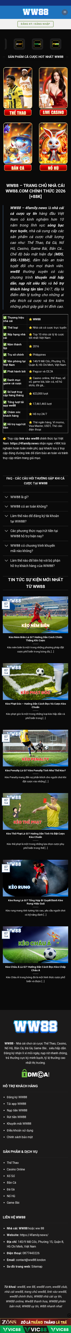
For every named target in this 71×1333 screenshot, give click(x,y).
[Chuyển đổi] (6, 497)
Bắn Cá (11, 1182)
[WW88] (36, 12)
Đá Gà (11, 1189)
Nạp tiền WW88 (17, 1110)
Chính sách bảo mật (20, 1137)
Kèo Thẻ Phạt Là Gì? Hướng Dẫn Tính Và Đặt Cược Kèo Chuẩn (35, 835)
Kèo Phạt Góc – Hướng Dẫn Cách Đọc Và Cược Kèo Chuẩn (35, 705)
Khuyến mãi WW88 (19, 1123)
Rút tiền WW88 (16, 1117)
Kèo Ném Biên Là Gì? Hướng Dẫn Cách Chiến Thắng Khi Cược (35, 639)
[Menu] (65, 12)
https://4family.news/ (34, 1235)
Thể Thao (13, 1163)
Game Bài (13, 1202)
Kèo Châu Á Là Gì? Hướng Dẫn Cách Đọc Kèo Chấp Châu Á (35, 968)
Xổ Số (11, 1176)
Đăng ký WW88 (17, 1097)
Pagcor (37, 371)
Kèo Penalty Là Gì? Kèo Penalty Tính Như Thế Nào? (35, 770)
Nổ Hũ (11, 1196)
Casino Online (16, 1169)
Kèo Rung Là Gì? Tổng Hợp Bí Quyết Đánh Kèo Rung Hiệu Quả (35, 902)
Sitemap (36, 1266)
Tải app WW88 (16, 1104)
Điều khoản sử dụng (20, 1130)
